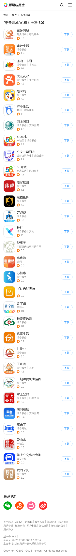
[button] (14, 5)
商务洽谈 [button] (51, 521)
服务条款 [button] (39, 521)
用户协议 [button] (8, 529)
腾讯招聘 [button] (63, 521)
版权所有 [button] (20, 525)
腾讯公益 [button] (8, 525)
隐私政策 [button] (43, 525)
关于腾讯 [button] (8, 521)
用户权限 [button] (32, 525)
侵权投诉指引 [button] (58, 525)
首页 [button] (5, 15)
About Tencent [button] (24, 521)
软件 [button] (14, 15)
